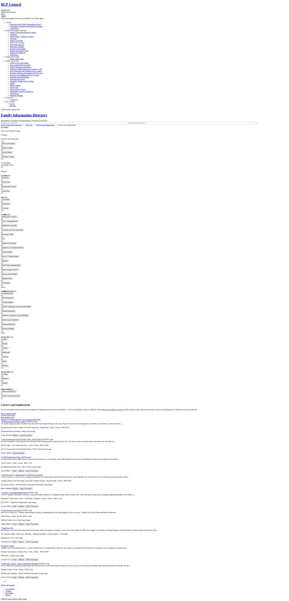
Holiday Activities (16, 41)
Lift (3, 239)
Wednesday (5, 352)
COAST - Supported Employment (14, 493)
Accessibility (10, 589)
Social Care (14, 87)
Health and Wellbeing (17, 53)
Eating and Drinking (8, 324)
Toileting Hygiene (7, 302)
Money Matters (15, 85)
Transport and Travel (17, 79)
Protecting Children (17, 47)
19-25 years (5, 204)
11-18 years (5, 199)
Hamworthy (5, 191)
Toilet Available (7, 252)
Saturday (5, 366)
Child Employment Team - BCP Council (16, 457)
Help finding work (7, 418)
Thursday (5, 357)
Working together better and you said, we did (26, 69)
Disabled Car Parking (9, 243)
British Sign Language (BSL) (11, 265)
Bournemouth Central (9, 186)
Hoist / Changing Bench (9, 221)
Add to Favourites (26, 435)
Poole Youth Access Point (11, 510)
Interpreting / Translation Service (12, 247)
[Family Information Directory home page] (14, 599)
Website (15, 435)
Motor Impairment (7, 298)
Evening (4, 374)
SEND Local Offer (24, 78)
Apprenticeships (7, 148)
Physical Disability (8, 329)
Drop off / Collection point (10, 256)
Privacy (8, 595)
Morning (4, 383)
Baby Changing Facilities (10, 270)
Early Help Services (17, 45)
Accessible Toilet (7, 234)
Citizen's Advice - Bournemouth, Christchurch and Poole (22, 475)
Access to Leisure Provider (11, 396)
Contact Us (11, 99)
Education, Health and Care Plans (22, 81)
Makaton (4, 261)
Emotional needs (7, 293)
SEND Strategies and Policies (20, 67)
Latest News (14, 28)
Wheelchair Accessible (9, 225)
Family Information (8, 585)
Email (14, 471)
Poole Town (5, 182)
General (23, 25)
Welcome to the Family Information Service (25, 24)
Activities (13, 39)
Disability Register (16, 96)
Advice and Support (8, 143)
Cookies (8, 591)
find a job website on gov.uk (113, 410)
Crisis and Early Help (17, 89)
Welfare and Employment (19, 51)
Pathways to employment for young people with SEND (20, 420)
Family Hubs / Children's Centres (22, 37)
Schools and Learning (18, 49)
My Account (10, 104)
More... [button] (3, 287)
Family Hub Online (14, 58)
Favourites (4, 127)
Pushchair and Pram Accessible (12, 230)
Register (13, 106)
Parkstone (5, 178)
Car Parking (5, 283)
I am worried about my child (20, 65)
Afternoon (5, 378)
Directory (29, 125)
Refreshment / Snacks (9, 217)
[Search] (257, 123)
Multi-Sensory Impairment (10, 320)
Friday (4, 361)
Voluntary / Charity (8, 157)
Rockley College (8, 546)
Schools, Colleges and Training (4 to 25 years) (26, 73)
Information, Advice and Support (21, 91)
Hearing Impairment (8, 311)
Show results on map (8, 413)
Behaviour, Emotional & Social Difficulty (15, 315)
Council (11, 4)
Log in (12, 104)
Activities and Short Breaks (19, 77)
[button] (144, 131)
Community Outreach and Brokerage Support (26, 26)
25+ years (5, 208)
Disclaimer (9, 593)
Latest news (14, 55)
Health (12, 83)
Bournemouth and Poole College (14, 422)
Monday (4, 343)
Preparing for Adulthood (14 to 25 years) (24, 75)
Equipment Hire (7, 278)
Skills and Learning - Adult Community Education (20, 564)
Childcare (13, 34)
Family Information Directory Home (23, 32)
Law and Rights (7, 152)
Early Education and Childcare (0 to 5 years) (26, 71)
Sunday (4, 339)
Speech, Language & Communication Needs (16, 307)
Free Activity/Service (8, 391)
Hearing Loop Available (9, 274)
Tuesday (4, 348)
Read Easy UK (7, 528)
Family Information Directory (20, 43)
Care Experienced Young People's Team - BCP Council (22, 439)
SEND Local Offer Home (19, 63)
